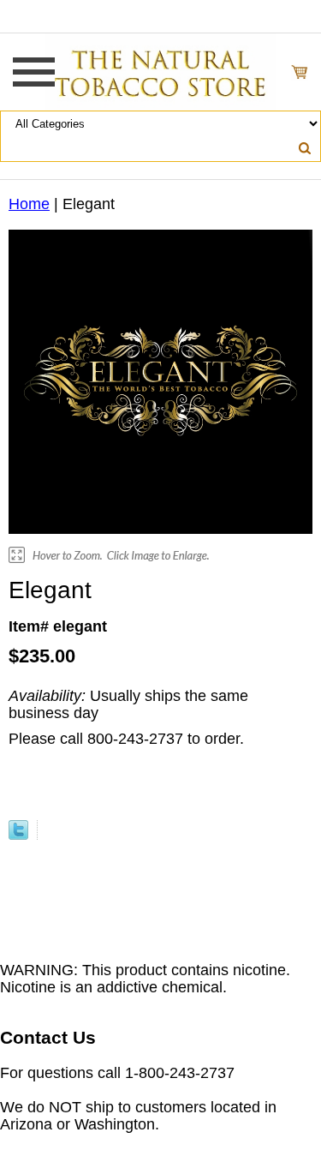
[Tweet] (18, 834)
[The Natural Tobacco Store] (160, 71)
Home (29, 204)
